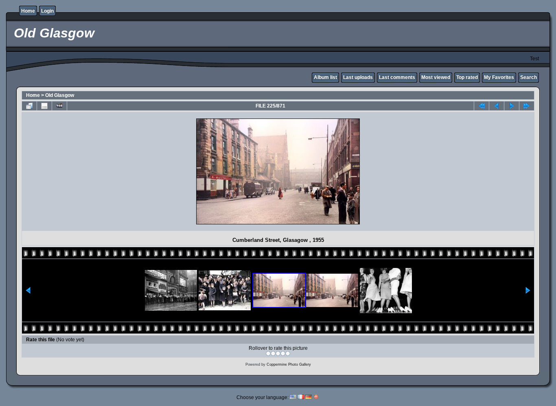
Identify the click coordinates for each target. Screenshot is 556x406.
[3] (278, 353)
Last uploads (358, 77)
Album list (325, 77)
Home (28, 11)
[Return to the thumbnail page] (29, 105)
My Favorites (499, 77)
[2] (273, 353)
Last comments (397, 77)
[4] (282, 353)
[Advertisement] (95, 171)
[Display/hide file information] (44, 105)
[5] (287, 353)
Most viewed (435, 77)
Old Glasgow (59, 95)
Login (47, 11)
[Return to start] (481, 105)
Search (528, 77)
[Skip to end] (526, 105)
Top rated (467, 77)
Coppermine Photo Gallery (289, 364)
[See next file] (511, 105)
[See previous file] (496, 105)
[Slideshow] (59, 105)
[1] (268, 353)
